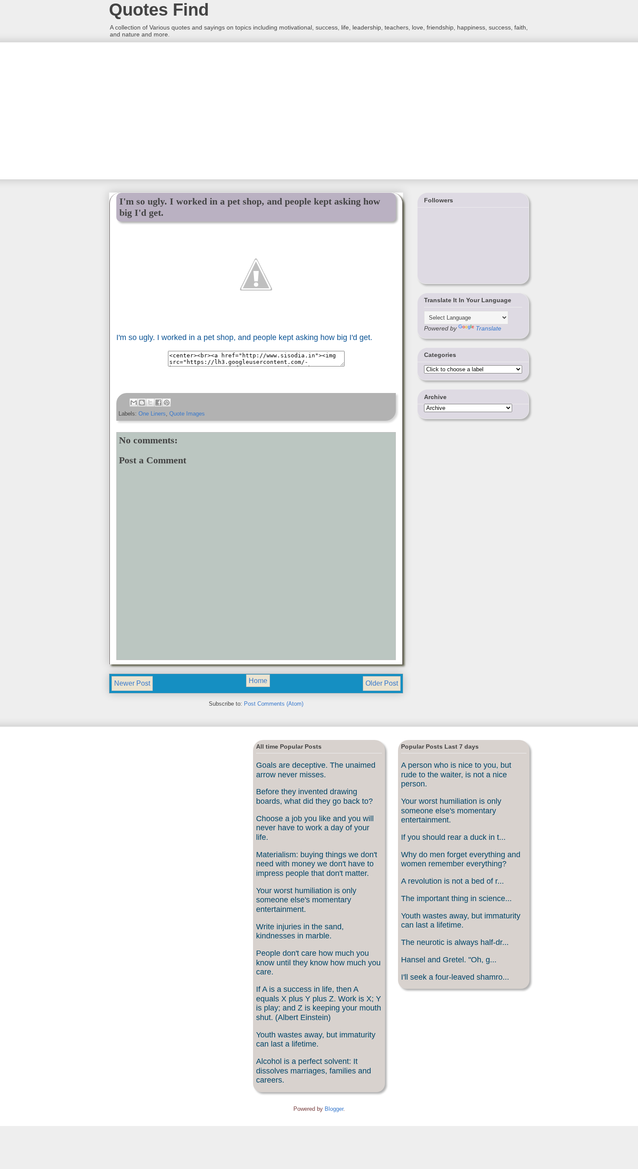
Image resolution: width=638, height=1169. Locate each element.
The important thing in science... (456, 898)
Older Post (381, 683)
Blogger (334, 1109)
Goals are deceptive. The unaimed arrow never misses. (315, 770)
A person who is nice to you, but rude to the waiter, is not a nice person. (456, 774)
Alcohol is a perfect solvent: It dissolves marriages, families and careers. (313, 1070)
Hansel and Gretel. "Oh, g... (449, 959)
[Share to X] (150, 402)
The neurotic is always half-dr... (455, 942)
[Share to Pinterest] (166, 402)
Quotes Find (159, 9)
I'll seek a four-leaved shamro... (455, 977)
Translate (488, 328)
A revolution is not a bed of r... (452, 881)
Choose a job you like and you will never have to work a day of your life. (315, 828)
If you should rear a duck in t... (453, 837)
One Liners (152, 413)
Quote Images (187, 413)
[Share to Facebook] (158, 402)
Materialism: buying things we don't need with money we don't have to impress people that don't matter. (316, 864)
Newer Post (132, 683)
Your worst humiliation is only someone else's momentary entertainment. (306, 900)
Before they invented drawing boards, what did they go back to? (314, 796)
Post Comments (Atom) (273, 703)
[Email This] (133, 402)
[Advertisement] (174, 110)
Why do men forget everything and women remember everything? (460, 859)
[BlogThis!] (142, 402)
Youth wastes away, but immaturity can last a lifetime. (315, 1039)
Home (258, 680)
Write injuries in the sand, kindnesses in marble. (300, 931)
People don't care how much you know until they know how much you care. (318, 962)
